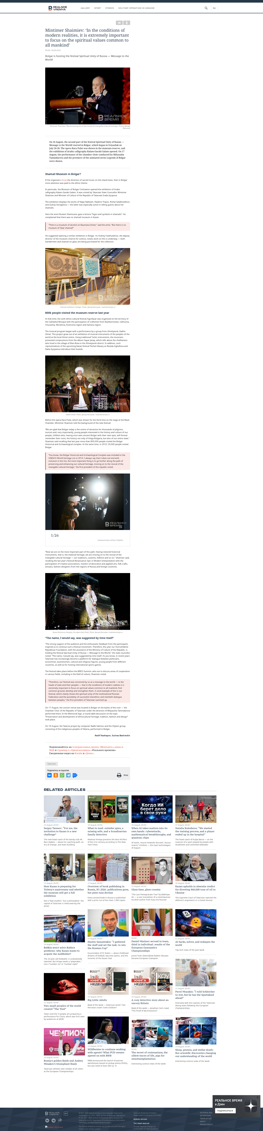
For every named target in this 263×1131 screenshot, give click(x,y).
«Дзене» (89, 753)
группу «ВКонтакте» (102, 746)
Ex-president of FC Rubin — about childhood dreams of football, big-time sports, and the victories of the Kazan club (108, 950)
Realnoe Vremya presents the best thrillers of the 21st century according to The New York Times (107, 836)
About (203, 1121)
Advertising (205, 1116)
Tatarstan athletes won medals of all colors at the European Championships (63, 1066)
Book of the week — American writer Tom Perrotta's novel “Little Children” (106, 1003)
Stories (109, 8)
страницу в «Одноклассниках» (74, 750)
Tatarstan (51, 763)
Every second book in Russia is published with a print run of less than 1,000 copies (108, 893)
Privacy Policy (206, 1125)
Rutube (78, 753)
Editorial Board (207, 1113)
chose (64, 180)
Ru (214, 8)
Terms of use (205, 1119)
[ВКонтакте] (119, 23)
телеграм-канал (81, 746)
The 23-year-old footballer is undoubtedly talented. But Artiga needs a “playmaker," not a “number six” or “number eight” (63, 955)
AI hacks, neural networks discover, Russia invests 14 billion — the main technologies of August (151, 838)
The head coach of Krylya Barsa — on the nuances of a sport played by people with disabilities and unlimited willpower (194, 836)
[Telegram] (68, 775)
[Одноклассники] (126, 23)
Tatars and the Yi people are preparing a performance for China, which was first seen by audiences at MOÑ (64, 1012)
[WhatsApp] (62, 775)
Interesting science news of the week (150, 1058)
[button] (120, 527)
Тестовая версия (141, 1123)
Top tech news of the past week (195, 945)
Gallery (85, 8)
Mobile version (140, 1119)
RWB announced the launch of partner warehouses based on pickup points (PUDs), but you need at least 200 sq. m (108, 1057)
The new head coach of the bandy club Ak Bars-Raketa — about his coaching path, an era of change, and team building (64, 836)
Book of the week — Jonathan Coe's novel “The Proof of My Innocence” (150, 1005)
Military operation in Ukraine (136, 8)
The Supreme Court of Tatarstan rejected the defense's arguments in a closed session (195, 893)
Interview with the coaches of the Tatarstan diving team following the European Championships (195, 999)
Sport (97, 8)
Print (126, 775)
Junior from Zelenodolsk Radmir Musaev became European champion (151, 950)
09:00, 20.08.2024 (53, 50)
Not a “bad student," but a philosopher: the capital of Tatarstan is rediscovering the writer (64, 896)
